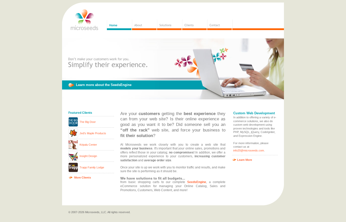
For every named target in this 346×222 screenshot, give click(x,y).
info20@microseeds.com (248, 150)
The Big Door (88, 121)
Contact (219, 24)
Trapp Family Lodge (92, 167)
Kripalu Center (88, 144)
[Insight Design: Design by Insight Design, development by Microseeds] (73, 159)
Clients (194, 24)
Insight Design (88, 156)
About (144, 24)
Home (119, 24)
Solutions (169, 24)
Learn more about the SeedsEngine (103, 85)
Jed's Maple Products (93, 133)
